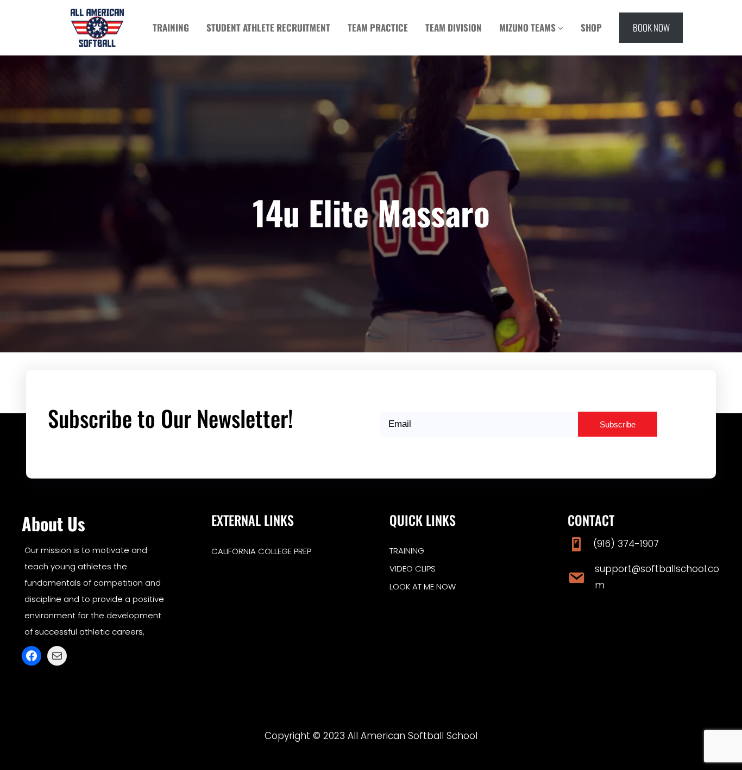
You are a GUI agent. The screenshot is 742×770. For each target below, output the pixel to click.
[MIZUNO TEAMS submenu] (560, 27)
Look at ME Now (422, 586)
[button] (651, 28)
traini (400, 550)
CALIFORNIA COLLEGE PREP (261, 551)
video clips (412, 568)
